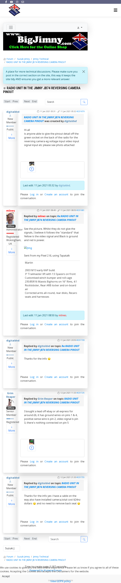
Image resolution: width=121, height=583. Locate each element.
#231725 (80, 392)
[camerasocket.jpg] (31, 163)
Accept (6, 576)
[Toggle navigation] (10, 27)
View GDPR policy (60, 581)
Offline (11, 226)
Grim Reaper (10, 394)
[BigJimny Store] (45, 41)
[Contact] (22, 2)
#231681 (80, 210)
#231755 (80, 477)
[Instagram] (17, 2)
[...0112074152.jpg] (31, 441)
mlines (10, 210)
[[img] (28, 247)
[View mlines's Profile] (10, 218)
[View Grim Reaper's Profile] (10, 402)
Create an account (56, 194)
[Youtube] (11, 2)
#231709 (80, 340)
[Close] (83, 71)
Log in (34, 194)
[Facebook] (6, 2)
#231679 (80, 111)
